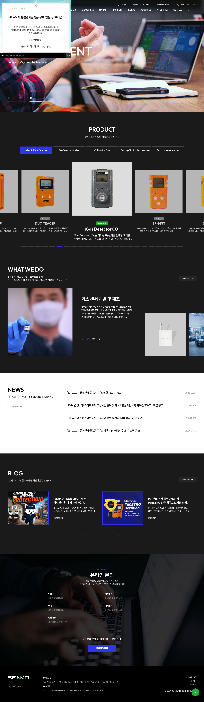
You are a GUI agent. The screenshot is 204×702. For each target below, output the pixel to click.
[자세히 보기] (115, 639)
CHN (194, 5)
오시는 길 (193, 684)
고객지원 (123, 5)
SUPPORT (118, 10)
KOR (182, 5)
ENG (188, 5)
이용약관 (193, 681)
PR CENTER (162, 10)
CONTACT (178, 10)
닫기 (68, 55)
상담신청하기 (102, 648)
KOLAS (131, 10)
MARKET (103, 10)
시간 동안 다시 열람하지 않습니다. (13, 55)
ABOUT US (145, 10)
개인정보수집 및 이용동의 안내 (98, 639)
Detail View (186, 279)
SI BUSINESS (88, 10)
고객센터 (134, 5)
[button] (11, 99)
